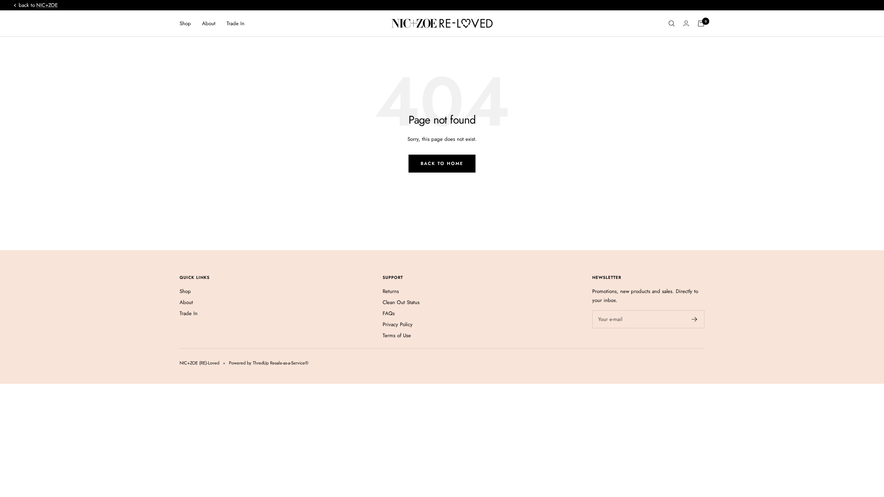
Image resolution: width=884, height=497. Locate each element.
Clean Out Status (401, 302)
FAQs (389, 313)
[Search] (672, 23)
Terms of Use (397, 335)
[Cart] (701, 23)
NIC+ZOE (47, 5)
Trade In (235, 23)
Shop (185, 23)
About (208, 23)
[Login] (686, 23)
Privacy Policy (398, 324)
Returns (391, 291)
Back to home (442, 163)
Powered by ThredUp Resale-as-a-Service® (268, 363)
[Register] (695, 319)
